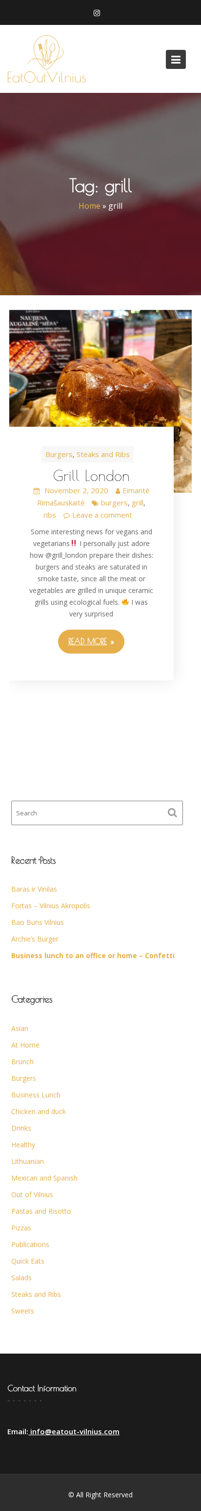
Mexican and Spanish (44, 1178)
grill (137, 502)
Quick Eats (27, 1261)
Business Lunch (35, 1094)
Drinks (21, 1128)
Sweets (22, 1310)
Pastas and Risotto (41, 1211)
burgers (114, 502)
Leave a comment (102, 515)
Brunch (22, 1061)
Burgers (59, 454)
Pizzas (21, 1227)
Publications (30, 1244)
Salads (21, 1277)
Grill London (91, 475)
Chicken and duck (38, 1111)
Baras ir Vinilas (34, 889)
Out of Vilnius (32, 1194)
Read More (87, 641)
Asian (19, 1028)
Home (89, 206)
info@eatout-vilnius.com (74, 1431)
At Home (25, 1045)
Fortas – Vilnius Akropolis (50, 905)
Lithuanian (27, 1161)
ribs (49, 515)
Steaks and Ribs (103, 454)
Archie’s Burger (35, 938)
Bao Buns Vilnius (37, 922)
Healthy (23, 1144)
